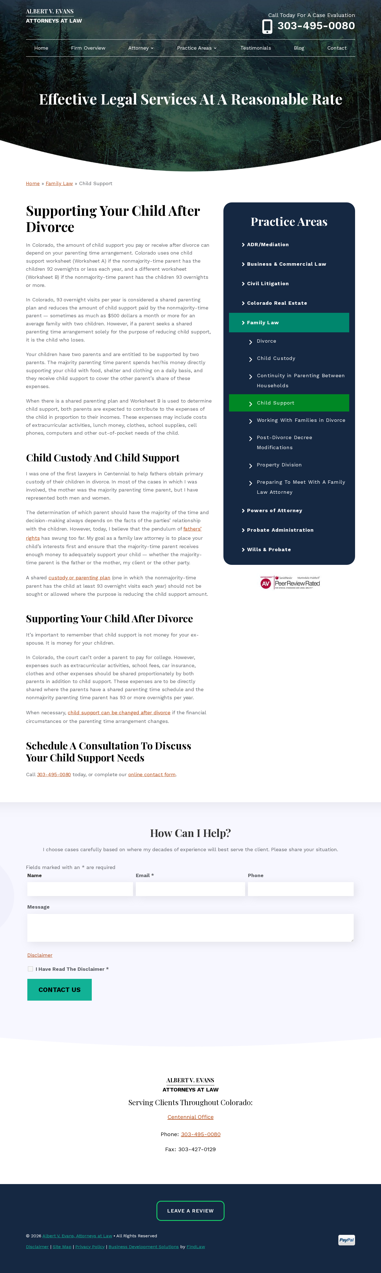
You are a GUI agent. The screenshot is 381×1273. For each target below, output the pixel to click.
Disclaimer (39, 955)
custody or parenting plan (79, 577)
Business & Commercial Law (286, 264)
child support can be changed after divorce (119, 712)
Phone (256, 875)
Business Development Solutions (143, 1246)
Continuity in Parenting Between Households (301, 380)
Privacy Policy (90, 1246)
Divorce (266, 341)
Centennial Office (191, 1117)
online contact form (152, 774)
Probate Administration (280, 530)
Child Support (276, 403)
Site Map (62, 1246)
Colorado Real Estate (277, 303)
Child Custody (276, 358)
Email (145, 875)
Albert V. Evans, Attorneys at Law (77, 1235)
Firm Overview (88, 48)
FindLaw (196, 1246)
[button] (375, 1232)
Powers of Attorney (275, 510)
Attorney (138, 48)
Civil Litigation (268, 283)
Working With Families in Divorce (301, 420)
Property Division (279, 465)
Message (38, 907)
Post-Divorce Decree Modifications (284, 442)
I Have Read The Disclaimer (72, 969)
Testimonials (255, 48)
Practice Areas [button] (194, 48)
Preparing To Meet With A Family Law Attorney (301, 487)
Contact (337, 48)
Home (41, 48)
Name (34, 875)
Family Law (263, 322)
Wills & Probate (269, 549)
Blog (299, 48)
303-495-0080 (316, 25)
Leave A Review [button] (190, 1211)
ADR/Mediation (268, 244)
